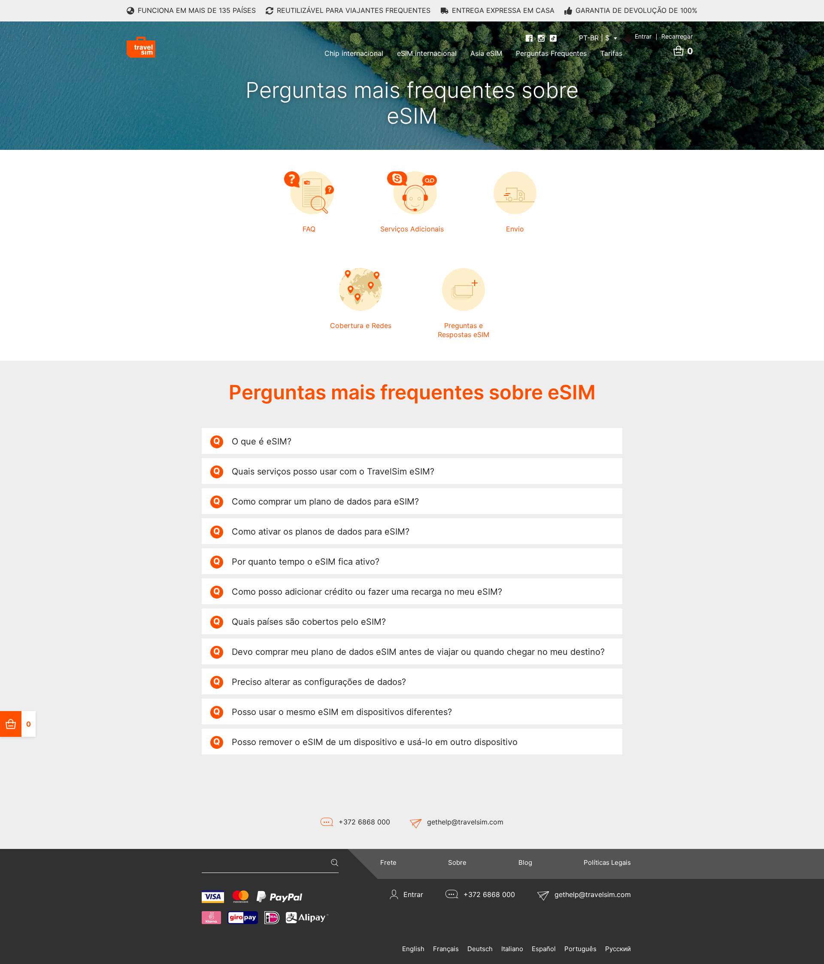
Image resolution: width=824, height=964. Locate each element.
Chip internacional (353, 53)
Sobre (457, 862)
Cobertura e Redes (360, 325)
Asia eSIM (486, 53)
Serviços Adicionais (412, 229)
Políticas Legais (607, 862)
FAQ (309, 229)
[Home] (141, 47)
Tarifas (611, 53)
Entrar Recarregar (664, 36)
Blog (525, 862)
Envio (515, 229)
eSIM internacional (427, 53)
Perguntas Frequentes (551, 53)
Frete (388, 862)
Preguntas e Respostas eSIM (463, 330)
